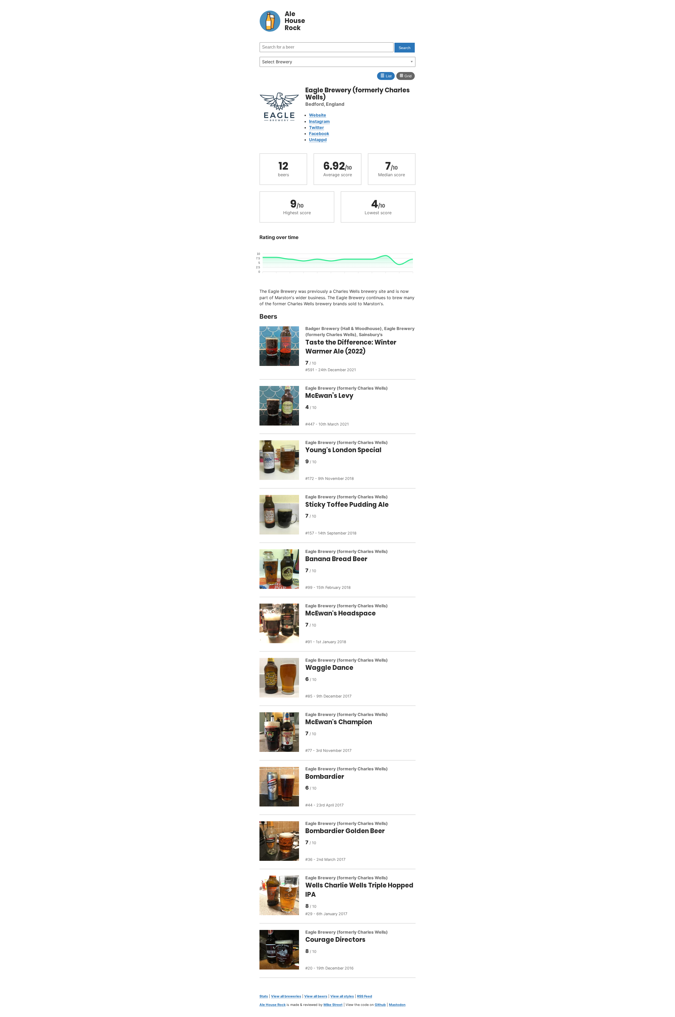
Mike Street (333, 1005)
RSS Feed (364, 996)
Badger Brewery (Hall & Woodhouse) (343, 328)
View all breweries (286, 996)
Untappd (318, 139)
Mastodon (397, 1005)
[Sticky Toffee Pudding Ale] (282, 515)
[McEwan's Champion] (282, 732)
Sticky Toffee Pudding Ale (347, 504)
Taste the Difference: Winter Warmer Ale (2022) (350, 347)
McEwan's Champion (338, 722)
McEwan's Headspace (340, 613)
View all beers (315, 996)
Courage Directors (335, 939)
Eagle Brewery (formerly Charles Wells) (346, 388)
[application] (337, 263)
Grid (405, 75)
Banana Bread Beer (336, 559)
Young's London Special (343, 450)
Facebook (319, 133)
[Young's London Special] (282, 460)
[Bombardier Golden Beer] (282, 841)
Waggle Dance (329, 667)
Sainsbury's (371, 334)
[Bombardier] (282, 787)
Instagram (319, 121)
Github (380, 1005)
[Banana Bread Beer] (282, 569)
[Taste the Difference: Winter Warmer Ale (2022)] (282, 349)
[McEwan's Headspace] (282, 624)
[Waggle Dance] (282, 678)
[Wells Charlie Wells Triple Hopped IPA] (282, 896)
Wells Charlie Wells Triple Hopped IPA (359, 890)
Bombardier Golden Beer (345, 831)
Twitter (316, 127)
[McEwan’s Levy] (282, 406)
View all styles (342, 996)
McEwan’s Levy (329, 395)
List (386, 75)
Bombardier (324, 776)
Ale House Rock (272, 1005)
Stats (263, 996)
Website (317, 115)
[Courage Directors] (282, 950)
